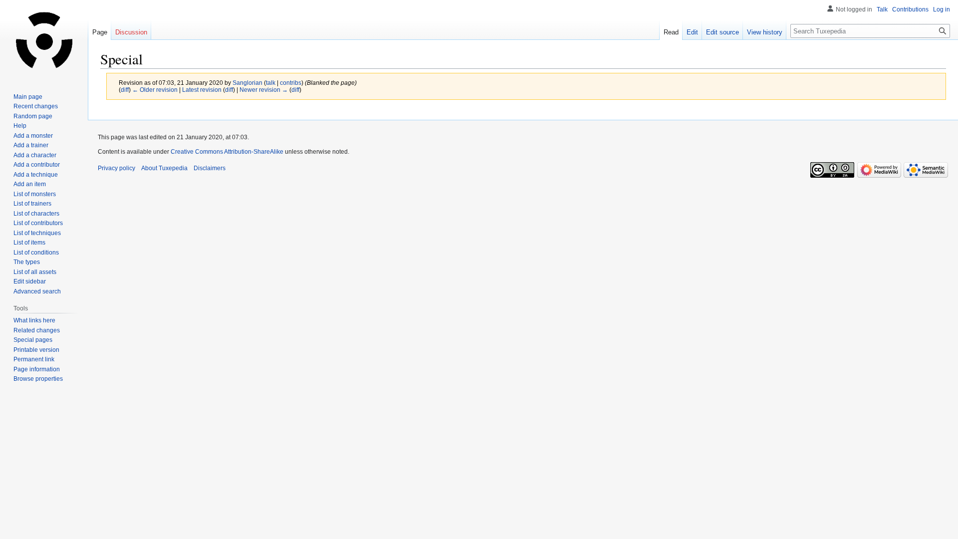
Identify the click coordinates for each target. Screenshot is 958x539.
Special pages (32, 339)
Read (671, 32)
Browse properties (38, 378)
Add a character (34, 155)
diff (125, 89)
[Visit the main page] (44, 40)
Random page (32, 116)
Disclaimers (210, 168)
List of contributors (38, 223)
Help (19, 125)
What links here (34, 320)
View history (764, 32)
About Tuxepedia (164, 168)
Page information (36, 369)
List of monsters (34, 194)
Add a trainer (30, 145)
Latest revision (202, 89)
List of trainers (32, 203)
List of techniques (37, 233)
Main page (27, 96)
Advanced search (37, 291)
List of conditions (36, 252)
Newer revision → (264, 89)
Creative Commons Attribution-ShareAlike (227, 151)
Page (99, 32)
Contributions (910, 9)
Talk (882, 9)
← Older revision (155, 89)
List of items (29, 242)
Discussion (131, 32)
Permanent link (33, 359)
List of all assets (34, 272)
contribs (290, 82)
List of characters (36, 213)
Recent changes (35, 106)
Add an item (29, 184)
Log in (941, 9)
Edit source (722, 32)
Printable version (36, 349)
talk (270, 82)
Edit (692, 32)
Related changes (36, 330)
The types (26, 262)
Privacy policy (116, 168)
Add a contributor (36, 164)
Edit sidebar (29, 281)
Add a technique (35, 174)
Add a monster (33, 135)
